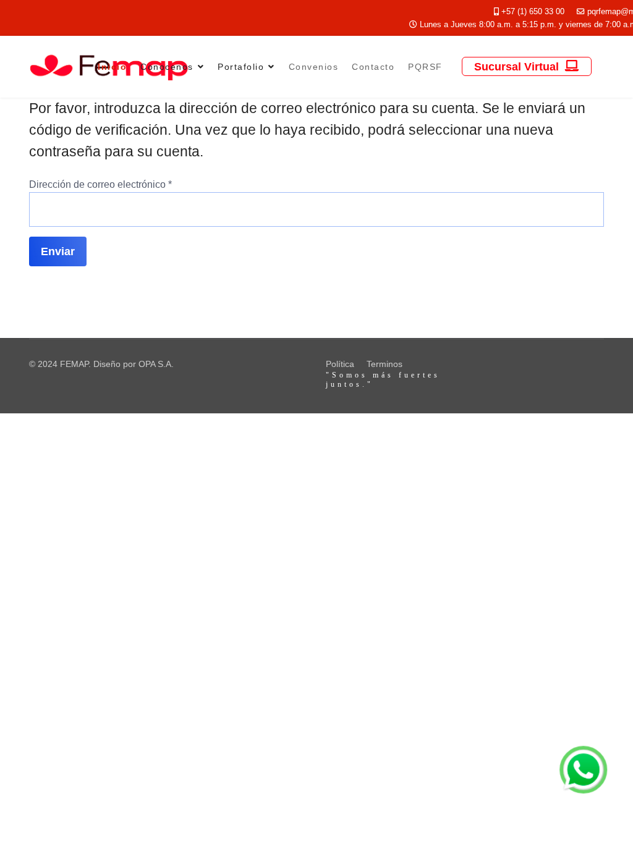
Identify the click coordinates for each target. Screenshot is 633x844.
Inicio (112, 67)
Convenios (314, 67)
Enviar (58, 251)
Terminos (384, 364)
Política (340, 364)
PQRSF (425, 67)
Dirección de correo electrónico (100, 184)
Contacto (373, 67)
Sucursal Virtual (518, 66)
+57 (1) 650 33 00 (532, 11)
